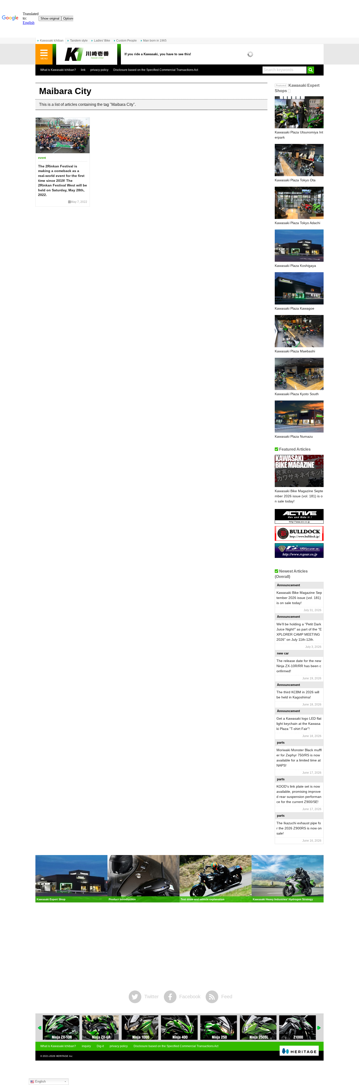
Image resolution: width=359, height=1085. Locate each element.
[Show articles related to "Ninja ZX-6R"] (100, 1027)
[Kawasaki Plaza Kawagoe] (299, 288)
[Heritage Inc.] (299, 1051)
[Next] (319, 1028)
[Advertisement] (179, 946)
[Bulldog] (299, 539)
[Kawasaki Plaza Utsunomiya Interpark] (299, 112)
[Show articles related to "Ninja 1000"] (140, 1027)
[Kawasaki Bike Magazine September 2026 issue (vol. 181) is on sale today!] (299, 471)
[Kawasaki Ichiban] (86, 54)
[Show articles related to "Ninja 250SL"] (258, 1027)
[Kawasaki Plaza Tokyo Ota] (299, 160)
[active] (299, 522)
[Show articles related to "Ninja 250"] (219, 1027)
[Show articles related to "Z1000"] (297, 1027)
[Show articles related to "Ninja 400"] (179, 1027)
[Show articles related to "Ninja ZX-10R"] (61, 1027)
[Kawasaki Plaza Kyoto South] (299, 374)
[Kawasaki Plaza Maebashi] (299, 331)
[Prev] (40, 1028)
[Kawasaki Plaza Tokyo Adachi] (299, 203)
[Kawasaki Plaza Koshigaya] (299, 245)
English (40, 1081)
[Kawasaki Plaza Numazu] (299, 417)
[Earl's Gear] (299, 556)
